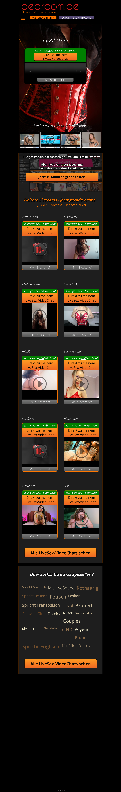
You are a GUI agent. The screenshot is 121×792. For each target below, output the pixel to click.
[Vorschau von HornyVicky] (81, 328)
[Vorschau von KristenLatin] (39, 261)
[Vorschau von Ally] (81, 530)
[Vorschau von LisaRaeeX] (39, 518)
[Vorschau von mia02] (39, 384)
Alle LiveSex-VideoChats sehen (60, 553)
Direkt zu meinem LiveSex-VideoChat (55, 56)
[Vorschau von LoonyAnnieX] (81, 384)
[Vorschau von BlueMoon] (81, 463)
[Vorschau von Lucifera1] (39, 463)
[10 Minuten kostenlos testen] (26, 16)
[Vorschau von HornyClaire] (81, 261)
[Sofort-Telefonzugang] (28, 16)
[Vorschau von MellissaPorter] (39, 328)
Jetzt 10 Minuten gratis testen (62, 177)
